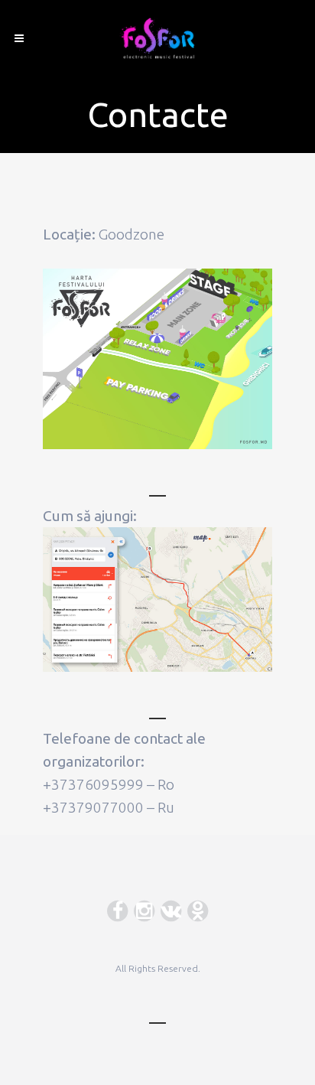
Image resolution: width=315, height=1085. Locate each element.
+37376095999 (93, 784)
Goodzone (131, 234)
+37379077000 (93, 807)
